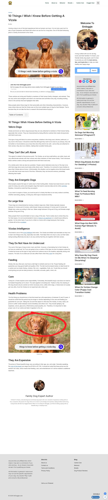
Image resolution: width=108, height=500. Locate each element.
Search (94, 70)
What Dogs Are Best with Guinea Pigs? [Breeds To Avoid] (86, 225)
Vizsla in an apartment (45, 218)
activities (64, 186)
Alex (11, 24)
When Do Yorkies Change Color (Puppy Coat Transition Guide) (86, 289)
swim (50, 253)
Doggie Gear (90, 3)
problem (23, 222)
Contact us (44, 465)
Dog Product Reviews (81, 470)
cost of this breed (16, 366)
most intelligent (27, 232)
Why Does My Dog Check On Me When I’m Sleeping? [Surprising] (87, 257)
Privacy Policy (45, 470)
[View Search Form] (98, 2)
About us (54, 3)
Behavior (62, 3)
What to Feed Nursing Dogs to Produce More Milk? (85, 194)
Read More (79, 138)
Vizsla (10, 12)
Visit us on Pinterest (47, 483)
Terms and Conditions (48, 468)
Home (47, 3)
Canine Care (80, 3)
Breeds (76, 468)
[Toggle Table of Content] (25, 115)
